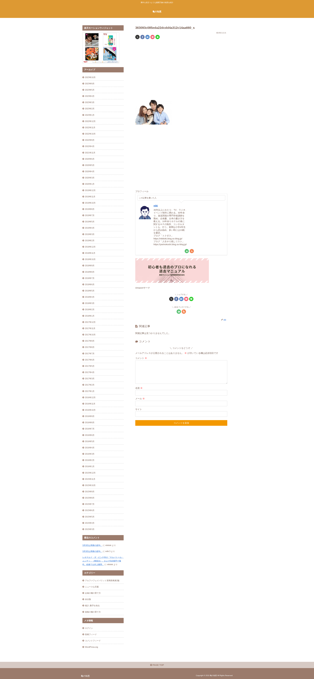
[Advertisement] (181, 71)
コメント (141, 358)
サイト (138, 409)
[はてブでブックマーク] (147, 37)
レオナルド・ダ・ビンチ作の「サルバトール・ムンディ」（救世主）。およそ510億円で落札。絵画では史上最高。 (103, 561)
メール (140, 398)
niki (156, 205)
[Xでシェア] (137, 37)
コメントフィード (93, 640)
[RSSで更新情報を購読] (192, 251)
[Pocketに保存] (152, 37)
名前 (139, 388)
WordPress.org (91, 647)
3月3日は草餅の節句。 (92, 545)
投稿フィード (91, 634)
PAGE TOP (158, 665)
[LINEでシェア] (157, 37)
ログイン (89, 628)
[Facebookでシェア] (142, 37)
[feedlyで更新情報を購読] (187, 251)
